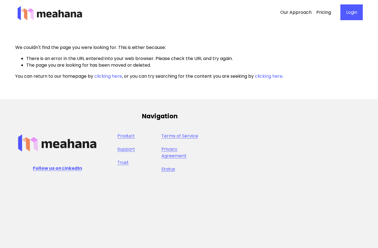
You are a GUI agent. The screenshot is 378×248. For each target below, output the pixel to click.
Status (168, 169)
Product (126, 136)
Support (126, 149)
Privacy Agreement (174, 152)
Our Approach (296, 12)
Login (351, 12)
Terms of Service (179, 136)
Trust (123, 162)
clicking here (108, 76)
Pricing (323, 12)
